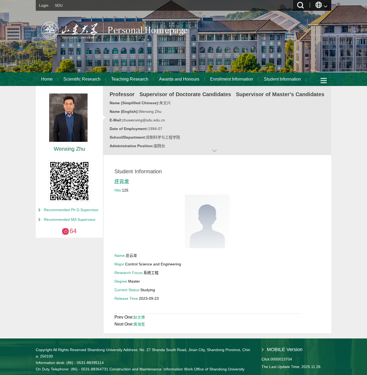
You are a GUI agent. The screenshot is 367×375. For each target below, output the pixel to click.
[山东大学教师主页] (127, 41)
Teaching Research (129, 79)
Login (43, 5)
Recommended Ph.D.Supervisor (71, 210)
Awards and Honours (179, 79)
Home (47, 79)
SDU (59, 5)
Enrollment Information (231, 79)
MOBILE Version (285, 349)
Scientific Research (81, 79)
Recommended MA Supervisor (70, 219)
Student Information (282, 79)
